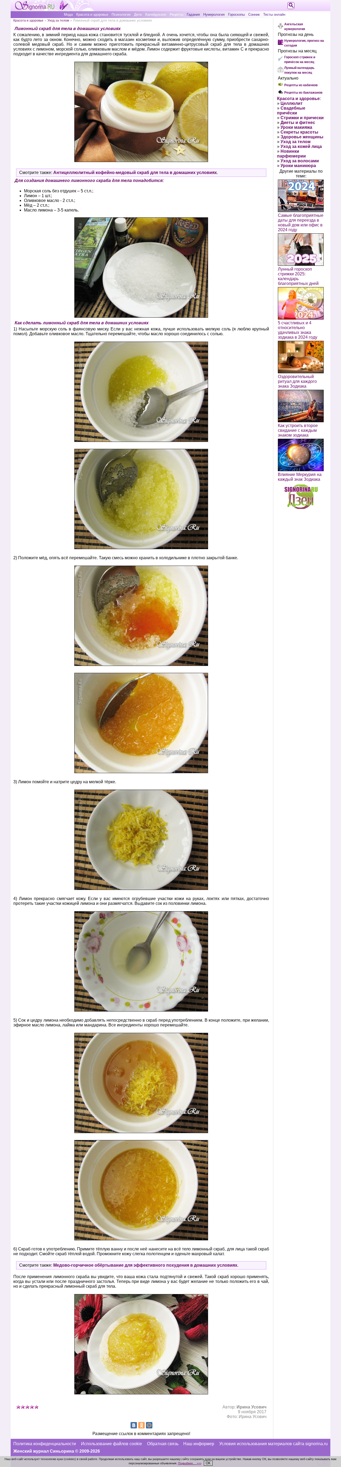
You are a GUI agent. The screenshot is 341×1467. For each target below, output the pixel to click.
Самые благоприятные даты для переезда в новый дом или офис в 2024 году (300, 222)
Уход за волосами (300, 161)
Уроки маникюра (298, 165)
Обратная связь (162, 1443)
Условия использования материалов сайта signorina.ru (273, 1443)
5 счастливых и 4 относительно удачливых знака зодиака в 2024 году (297, 330)
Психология (121, 14)
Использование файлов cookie (111, 1443)
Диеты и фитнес (298, 122)
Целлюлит (292, 103)
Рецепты (176, 14)
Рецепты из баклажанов (303, 92)
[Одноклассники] (141, 1425)
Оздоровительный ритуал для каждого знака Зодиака (297, 381)
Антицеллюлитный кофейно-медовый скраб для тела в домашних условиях (135, 172)
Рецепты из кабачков (301, 85)
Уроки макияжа (296, 127)
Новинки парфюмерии (291, 153)
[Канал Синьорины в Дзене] (301, 507)
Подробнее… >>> (189, 1463)
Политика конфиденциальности (44, 1443)
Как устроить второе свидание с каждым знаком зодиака (298, 430)
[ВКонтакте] (134, 1425)
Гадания (193, 14)
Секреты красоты (299, 132)
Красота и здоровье (92, 14)
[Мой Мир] (149, 1425)
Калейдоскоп (155, 14)
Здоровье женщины (302, 137)
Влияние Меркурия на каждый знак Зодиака (300, 477)
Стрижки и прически (302, 117)
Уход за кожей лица (301, 146)
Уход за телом (58, 20)
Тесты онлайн (274, 14)
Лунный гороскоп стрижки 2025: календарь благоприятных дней (298, 276)
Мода (68, 14)
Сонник (254, 14)
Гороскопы (236, 14)
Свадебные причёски (291, 110)
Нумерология (214, 14)
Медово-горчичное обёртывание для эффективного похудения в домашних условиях (145, 1265)
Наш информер (198, 1443)
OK (208, 1463)
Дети (138, 14)
